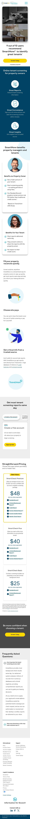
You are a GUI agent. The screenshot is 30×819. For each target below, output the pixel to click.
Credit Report (13, 507)
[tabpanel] (15, 436)
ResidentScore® (13, 500)
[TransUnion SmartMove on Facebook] (15, 810)
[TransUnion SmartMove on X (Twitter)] (18, 810)
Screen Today (15, 61)
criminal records (17, 367)
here (8, 608)
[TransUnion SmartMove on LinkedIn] (11, 810)
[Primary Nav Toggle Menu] (26, 3)
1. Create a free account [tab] (10, 417)
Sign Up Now (10, 445)
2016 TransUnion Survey (13, 610)
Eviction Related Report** (16, 510)
